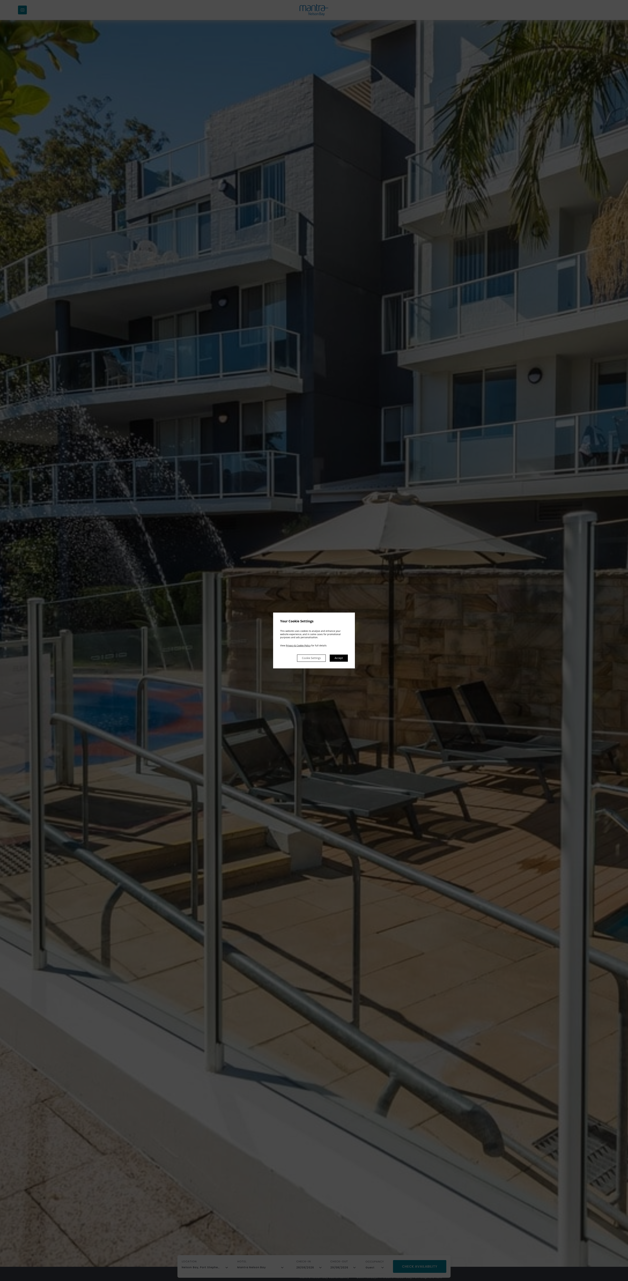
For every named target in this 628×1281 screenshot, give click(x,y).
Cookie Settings (311, 658)
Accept (339, 658)
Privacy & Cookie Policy (298, 645)
